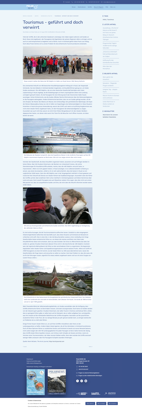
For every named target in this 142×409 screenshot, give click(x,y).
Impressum (30, 359)
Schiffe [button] (90, 7)
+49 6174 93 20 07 (93, 2)
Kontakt (68, 2)
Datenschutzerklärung (33, 406)
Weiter (90, 346)
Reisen (74, 7)
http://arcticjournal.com (56, 341)
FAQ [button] (107, 7)
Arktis (104, 19)
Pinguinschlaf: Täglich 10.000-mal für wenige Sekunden (110, 45)
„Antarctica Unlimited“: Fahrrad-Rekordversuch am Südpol (110, 54)
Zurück (25, 346)
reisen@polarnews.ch (109, 2)
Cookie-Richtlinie (43, 406)
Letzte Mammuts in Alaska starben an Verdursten (109, 104)
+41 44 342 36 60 (79, 2)
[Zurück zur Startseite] (32, 7)
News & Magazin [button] (98, 7)
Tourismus (110, 19)
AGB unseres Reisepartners (34, 363)
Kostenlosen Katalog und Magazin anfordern (39, 366)
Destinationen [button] (82, 7)
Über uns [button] (112, 7)
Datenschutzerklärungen (34, 361)
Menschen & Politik (60, 32)
